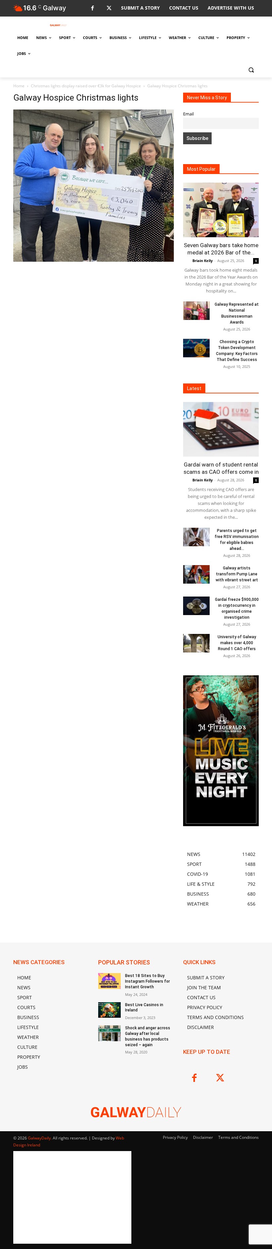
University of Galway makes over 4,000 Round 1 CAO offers (237, 643)
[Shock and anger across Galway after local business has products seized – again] (109, 1033)
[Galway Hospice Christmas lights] (93, 260)
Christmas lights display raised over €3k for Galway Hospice (86, 86)
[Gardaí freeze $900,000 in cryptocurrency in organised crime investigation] (196, 606)
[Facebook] (92, 8)
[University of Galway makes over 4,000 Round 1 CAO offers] (196, 643)
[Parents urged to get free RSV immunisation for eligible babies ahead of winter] (196, 537)
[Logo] (58, 25)
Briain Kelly (202, 260)
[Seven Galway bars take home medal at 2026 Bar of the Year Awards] (221, 210)
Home (19, 86)
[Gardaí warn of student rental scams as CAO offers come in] (221, 429)
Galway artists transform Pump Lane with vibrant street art (237, 574)
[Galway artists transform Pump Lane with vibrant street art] (196, 574)
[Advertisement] (93, 322)
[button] (251, 69)
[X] (109, 8)
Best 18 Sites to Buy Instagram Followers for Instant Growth (147, 981)
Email (188, 114)
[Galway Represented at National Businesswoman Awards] (196, 310)
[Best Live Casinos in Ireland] (109, 1010)
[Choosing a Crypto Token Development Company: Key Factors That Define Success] (196, 348)
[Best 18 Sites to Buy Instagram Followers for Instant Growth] (109, 981)
